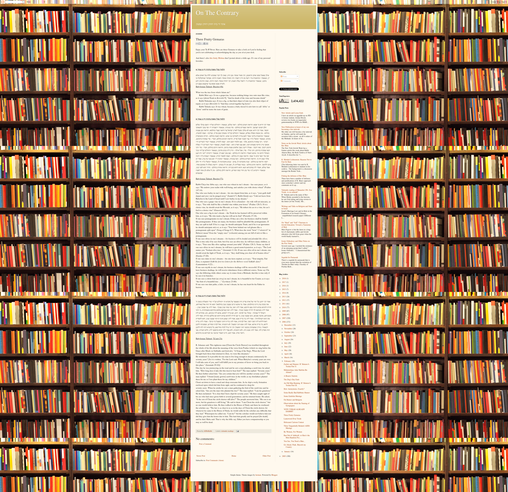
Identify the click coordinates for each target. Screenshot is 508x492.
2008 (284, 314)
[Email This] (197, 43)
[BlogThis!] (199, 43)
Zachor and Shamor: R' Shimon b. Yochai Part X (297, 365)
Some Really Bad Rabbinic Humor (297, 392)
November (288, 328)
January (287, 451)
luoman (258, 475)
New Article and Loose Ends (292, 113)
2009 (284, 311)
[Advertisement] (233, 450)
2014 (284, 293)
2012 (284, 300)
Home (234, 456)
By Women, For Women (293, 431)
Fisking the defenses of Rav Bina (294, 176)
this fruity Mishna (217, 58)
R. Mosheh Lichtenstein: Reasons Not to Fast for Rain (297, 160)
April (286, 354)
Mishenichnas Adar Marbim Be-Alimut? (296, 371)
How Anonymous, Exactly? (294, 389)
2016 (284, 285)
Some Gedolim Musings (293, 396)
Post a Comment (205, 444)
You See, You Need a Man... (294, 441)
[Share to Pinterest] (207, 43)
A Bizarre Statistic (291, 376)
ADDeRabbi (208, 431)
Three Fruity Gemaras (292, 415)
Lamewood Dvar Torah (292, 418)
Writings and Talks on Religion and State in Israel (297, 207)
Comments (286, 81)
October (287, 332)
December (288, 325)
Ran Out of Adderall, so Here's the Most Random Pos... (297, 436)
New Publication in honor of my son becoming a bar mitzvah (295, 128)
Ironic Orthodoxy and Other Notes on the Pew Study (296, 242)
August (287, 339)
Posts (284, 76)
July (286, 343)
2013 (284, 296)
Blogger (274, 475)
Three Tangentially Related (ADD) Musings (297, 427)
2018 (284, 278)
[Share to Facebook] (204, 43)
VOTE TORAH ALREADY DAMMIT (294, 410)
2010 (284, 307)
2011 (284, 303)
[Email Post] (237, 431)
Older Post (267, 456)
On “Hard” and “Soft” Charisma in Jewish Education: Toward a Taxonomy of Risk (296, 224)
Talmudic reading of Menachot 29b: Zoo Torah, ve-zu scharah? (297, 191)
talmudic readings (227, 431)
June (286, 346)
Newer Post (200, 456)
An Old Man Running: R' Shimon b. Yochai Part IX (297, 384)
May (286, 350)
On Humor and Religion (293, 399)
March (287, 357)
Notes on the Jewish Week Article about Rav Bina (296, 144)
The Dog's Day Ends (291, 379)
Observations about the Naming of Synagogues (296, 404)
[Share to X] (202, 43)
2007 (284, 318)
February (288, 361)
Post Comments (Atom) (215, 460)
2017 (284, 282)
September (288, 335)
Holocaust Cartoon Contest (294, 422)
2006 (284, 322)
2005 (284, 456)
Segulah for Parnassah (290, 257)
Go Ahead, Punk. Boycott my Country (295, 445)
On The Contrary (217, 12)
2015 (284, 289)
